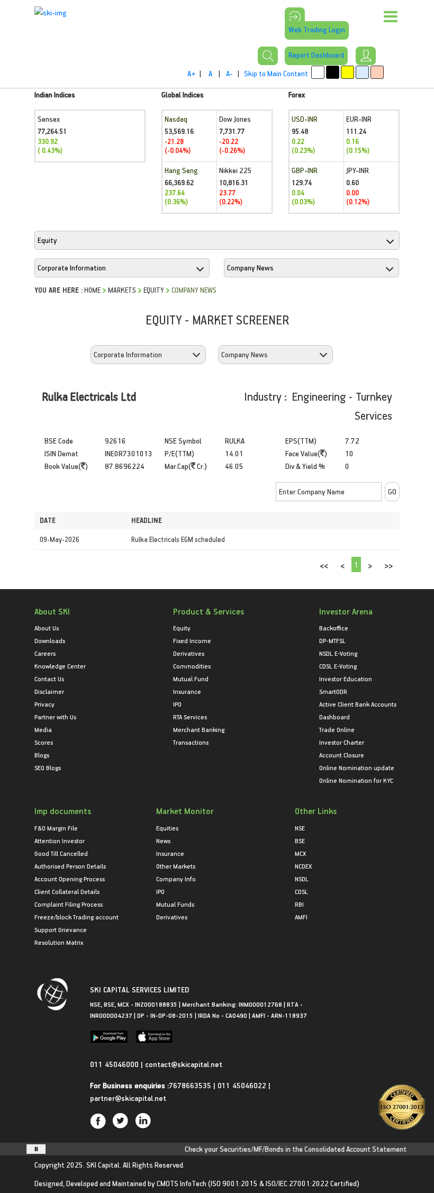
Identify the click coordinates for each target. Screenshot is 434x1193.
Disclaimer (49, 691)
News (163, 840)
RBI (299, 904)
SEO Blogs (47, 767)
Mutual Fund (191, 678)
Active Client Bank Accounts (357, 704)
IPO (177, 704)
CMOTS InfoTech (181, 1183)
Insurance (187, 691)
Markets (122, 289)
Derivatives (188, 653)
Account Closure (341, 755)
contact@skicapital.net (183, 1064)
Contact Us (49, 678)
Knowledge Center (60, 666)
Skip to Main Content (276, 73)
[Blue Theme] (362, 72)
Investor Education (345, 678)
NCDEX (303, 866)
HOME (92, 289)
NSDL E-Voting (338, 653)
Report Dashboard (316, 55)
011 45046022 (243, 1085)
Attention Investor (59, 840)
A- (229, 73)
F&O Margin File (56, 828)
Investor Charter (341, 742)
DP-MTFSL (332, 640)
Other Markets (175, 866)
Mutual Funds (175, 904)
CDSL (301, 891)
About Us (46, 627)
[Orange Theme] (377, 72)
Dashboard (334, 716)
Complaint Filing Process (68, 904)
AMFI (301, 916)
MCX (300, 853)
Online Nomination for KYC (356, 780)
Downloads (49, 640)
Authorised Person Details (70, 866)
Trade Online (337, 729)
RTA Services (190, 716)
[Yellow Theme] (347, 72)
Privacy (44, 704)
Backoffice (333, 627)
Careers (45, 653)
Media (43, 729)
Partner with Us (55, 716)
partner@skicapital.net (128, 1098)
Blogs (41, 755)
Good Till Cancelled (61, 853)
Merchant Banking (198, 729)
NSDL (302, 878)
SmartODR (333, 691)
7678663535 (190, 1085)
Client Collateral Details (67, 891)
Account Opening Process (69, 878)
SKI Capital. (103, 1165)
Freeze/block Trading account (76, 916)
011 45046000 (115, 1064)
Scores (43, 742)
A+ (191, 73)
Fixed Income (192, 640)
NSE (300, 828)
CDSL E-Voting (338, 666)
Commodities (192, 666)
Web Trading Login (316, 29)
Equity (153, 289)
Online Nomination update (356, 767)
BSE (300, 840)
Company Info (176, 878)
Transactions (191, 742)
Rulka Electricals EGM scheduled (178, 539)
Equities (167, 828)
